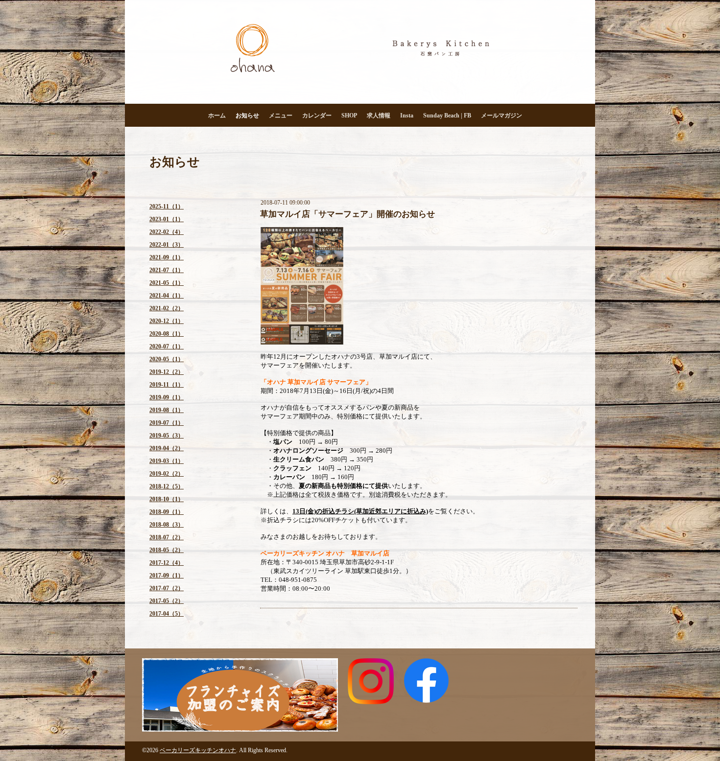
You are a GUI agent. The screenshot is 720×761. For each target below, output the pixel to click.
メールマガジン (501, 115)
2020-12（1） (166, 321)
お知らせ (247, 115)
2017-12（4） (166, 562)
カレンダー (317, 115)
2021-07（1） (166, 270)
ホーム (217, 115)
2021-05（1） (166, 282)
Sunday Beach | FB (447, 115)
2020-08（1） (166, 333)
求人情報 (378, 115)
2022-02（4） (166, 232)
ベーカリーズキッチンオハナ (198, 750)
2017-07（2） (166, 588)
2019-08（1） (166, 410)
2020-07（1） (166, 346)
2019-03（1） (166, 461)
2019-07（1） (166, 422)
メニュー (280, 115)
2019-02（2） (166, 473)
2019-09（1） (166, 397)
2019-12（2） (166, 372)
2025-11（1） (166, 206)
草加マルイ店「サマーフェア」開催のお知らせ (347, 214)
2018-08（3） (166, 524)
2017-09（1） (166, 575)
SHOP (349, 115)
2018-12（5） (166, 486)
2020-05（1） (166, 359)
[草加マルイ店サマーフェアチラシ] (302, 342)
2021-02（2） (166, 308)
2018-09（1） (166, 511)
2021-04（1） (166, 295)
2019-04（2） (166, 448)
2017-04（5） (166, 613)
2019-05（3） (166, 435)
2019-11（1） (166, 384)
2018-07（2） (166, 537)
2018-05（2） (166, 550)
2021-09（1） (166, 257)
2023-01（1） (166, 219)
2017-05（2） (166, 601)
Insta (406, 115)
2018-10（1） (166, 499)
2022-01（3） (166, 244)
